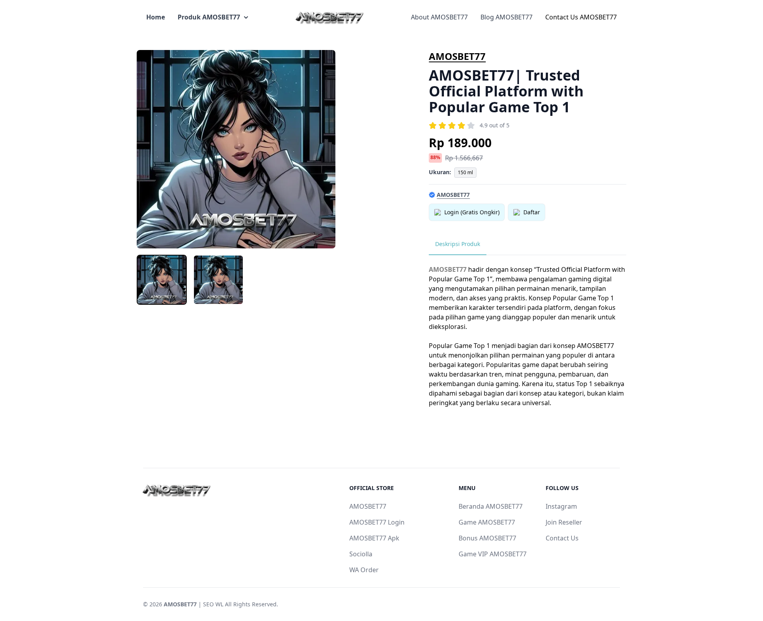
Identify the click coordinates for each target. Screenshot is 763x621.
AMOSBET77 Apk (374, 538)
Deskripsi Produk (457, 244)
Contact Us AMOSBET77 (581, 17)
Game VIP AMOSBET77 (493, 554)
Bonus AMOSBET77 (487, 538)
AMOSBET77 (457, 56)
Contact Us (562, 538)
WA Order (364, 569)
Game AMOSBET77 (487, 522)
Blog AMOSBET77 (506, 17)
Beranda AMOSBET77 (491, 506)
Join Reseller (564, 522)
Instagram (561, 506)
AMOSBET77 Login (377, 522)
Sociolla (360, 554)
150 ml (465, 172)
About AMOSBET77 (439, 17)
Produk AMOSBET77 (209, 17)
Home (155, 17)
